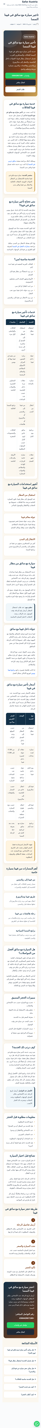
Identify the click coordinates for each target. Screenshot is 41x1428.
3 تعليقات (12, 24)
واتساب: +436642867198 (20, 75)
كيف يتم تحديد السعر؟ (26, 1387)
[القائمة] (4, 4)
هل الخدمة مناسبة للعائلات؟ (24, 1379)
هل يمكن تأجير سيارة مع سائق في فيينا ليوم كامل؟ (21, 1351)
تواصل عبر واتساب (20, 1325)
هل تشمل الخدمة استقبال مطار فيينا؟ (21, 1361)
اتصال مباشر (20, 82)
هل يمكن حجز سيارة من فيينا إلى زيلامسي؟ (23, 1370)
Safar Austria (30, 1)
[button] (37, 1424)
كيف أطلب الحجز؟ (27, 1394)
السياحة (19, 24)
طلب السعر (20, 89)
